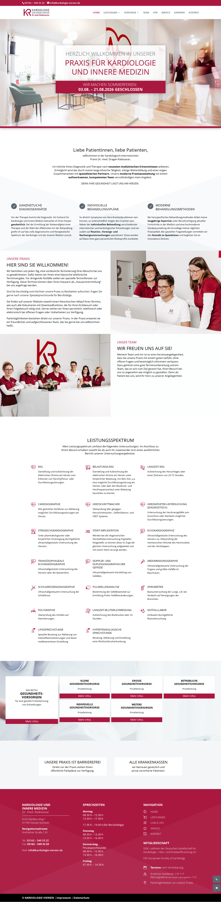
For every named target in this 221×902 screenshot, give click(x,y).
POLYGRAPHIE (46, 610)
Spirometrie (155, 587)
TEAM (146, 12)
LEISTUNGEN (110, 12)
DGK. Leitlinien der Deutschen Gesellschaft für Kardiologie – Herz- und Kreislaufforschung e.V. (170, 850)
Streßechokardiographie (55, 530)
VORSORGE (130, 12)
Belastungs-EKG (103, 466)
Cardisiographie (49, 504)
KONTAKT (194, 12)
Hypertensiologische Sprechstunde (107, 631)
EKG (40, 466)
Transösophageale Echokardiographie (51, 562)
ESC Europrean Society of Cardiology (164, 858)
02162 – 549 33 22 (38, 840)
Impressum (64, 897)
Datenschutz (81, 897)
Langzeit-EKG (155, 466)
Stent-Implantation (106, 530)
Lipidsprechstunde (50, 629)
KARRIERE (179, 12)
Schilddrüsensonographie (56, 587)
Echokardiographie (160, 530)
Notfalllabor (157, 610)
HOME (96, 12)
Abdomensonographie (162, 561)
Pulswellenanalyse (106, 587)
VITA (155, 12)
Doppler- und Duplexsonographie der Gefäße (109, 564)
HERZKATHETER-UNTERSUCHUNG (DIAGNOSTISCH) (167, 505)
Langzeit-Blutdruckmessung (112, 610)
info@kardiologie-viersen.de (45, 850)
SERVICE (165, 12)
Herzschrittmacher (106, 504)
